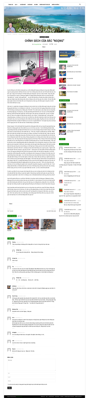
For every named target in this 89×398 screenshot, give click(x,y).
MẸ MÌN (9, 230)
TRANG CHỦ (10, 4)
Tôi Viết (47, 37)
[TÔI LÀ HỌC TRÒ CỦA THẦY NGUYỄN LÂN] (62, 67)
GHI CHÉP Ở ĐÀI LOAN (51, 211)
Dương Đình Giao (37, 44)
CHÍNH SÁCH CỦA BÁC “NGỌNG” (74, 85)
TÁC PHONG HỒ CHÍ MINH (72, 91)
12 (56, 44)
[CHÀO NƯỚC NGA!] (31, 224)
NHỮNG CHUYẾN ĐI (55, 4)
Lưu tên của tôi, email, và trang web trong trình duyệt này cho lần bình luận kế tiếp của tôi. (27, 384)
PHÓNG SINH (44, 230)
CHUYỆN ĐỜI (30, 4)
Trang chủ (9, 34)
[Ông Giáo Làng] (44, 19)
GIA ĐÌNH (36, 4)
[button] (80, 4)
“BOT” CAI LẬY (10, 211)
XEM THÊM (20, 216)
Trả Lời (13, 246)
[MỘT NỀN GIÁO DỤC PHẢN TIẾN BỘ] (62, 73)
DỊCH (16, 4)
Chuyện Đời (15, 34)
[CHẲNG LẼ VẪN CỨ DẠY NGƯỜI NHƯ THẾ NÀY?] (62, 132)
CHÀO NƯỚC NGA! (28, 230)
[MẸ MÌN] (15, 224)
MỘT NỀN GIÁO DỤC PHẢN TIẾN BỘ (74, 71)
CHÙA (79, 147)
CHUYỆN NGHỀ (23, 4)
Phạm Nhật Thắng (19, 396)
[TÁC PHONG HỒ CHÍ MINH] (62, 93)
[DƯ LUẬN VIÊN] (62, 80)
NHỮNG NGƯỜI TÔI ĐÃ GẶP (45, 4)
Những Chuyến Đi (27, 228)
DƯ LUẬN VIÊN (70, 78)
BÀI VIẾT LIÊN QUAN (12, 216)
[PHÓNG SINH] (48, 224)
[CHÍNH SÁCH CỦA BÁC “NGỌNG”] (62, 86)
